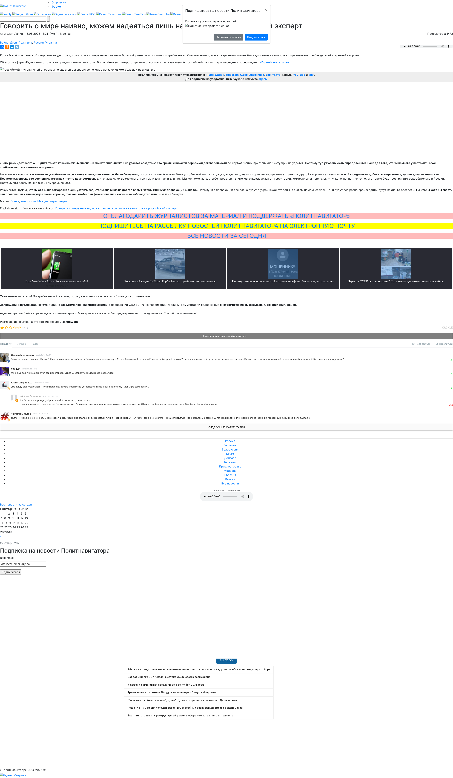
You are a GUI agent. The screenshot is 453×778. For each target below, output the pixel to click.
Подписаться (256, 37)
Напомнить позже (228, 37)
